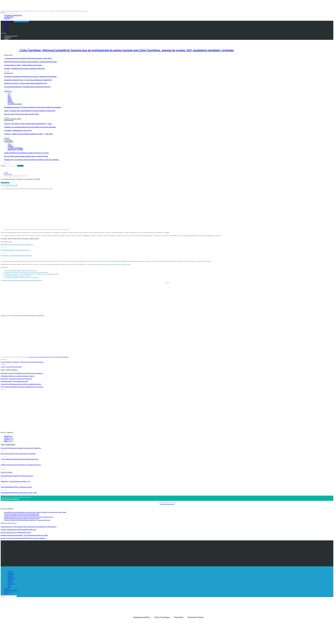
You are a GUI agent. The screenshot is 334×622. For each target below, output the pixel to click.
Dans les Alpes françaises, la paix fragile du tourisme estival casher (21, 514)
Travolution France (9, 560)
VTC (9, 94)
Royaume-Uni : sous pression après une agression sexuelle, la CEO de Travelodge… (32, 160)
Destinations (8, 120)
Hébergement (8, 142)
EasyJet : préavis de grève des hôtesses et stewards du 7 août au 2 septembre (23, 538)
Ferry (10, 98)
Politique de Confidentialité (12, 545)
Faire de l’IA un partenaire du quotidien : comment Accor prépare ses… (21, 448)
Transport (8, 91)
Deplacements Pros (9, 557)
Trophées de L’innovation (11, 590)
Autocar (11, 102)
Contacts (6, 547)
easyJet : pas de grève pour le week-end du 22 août (21, 114)
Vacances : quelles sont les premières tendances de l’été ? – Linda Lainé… (28, 134)
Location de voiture (15, 104)
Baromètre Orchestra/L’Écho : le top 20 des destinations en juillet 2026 (28, 80)
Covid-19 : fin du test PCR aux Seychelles (11, 367)
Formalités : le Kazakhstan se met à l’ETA (18, 130)
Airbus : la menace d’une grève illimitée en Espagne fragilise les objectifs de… (30, 111)
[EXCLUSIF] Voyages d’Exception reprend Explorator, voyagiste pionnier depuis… (31, 62)
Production (8, 55)
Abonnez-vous (8, 592)
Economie (10, 571)
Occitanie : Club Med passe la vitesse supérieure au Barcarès (24, 68)
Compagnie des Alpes (6, 280)
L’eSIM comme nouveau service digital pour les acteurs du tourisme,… (21, 465)
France (6, 138)
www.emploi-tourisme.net (10, 499)
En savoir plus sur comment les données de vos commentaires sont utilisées (48, 357)
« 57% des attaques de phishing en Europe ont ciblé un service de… (20, 459)
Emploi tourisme (9, 562)
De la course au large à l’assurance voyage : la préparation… (18, 453)
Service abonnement (10, 552)
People (9, 587)
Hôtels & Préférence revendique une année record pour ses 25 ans (26, 153)
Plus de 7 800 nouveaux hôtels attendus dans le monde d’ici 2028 (26, 156)
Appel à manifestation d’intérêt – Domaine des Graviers (16, 487)
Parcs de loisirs (5, 182)
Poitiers (35, 280)
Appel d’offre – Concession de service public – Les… (16, 481)
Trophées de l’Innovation (13, 15)
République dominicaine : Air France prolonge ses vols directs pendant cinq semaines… (33, 107)
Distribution (8, 73)
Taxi (9, 96)
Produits (39, 280)
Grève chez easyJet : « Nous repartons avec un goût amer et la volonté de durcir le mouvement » (29, 526)
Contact (6, 593)
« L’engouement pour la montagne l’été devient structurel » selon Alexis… (28, 58)
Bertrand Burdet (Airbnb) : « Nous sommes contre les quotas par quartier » (26, 272)
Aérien (10, 101)
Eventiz (6, 555)
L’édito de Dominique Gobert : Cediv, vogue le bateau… (20, 270)
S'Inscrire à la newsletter (7, 21)
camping (11, 146)
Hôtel (10, 145)
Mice (9, 585)
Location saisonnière (15, 148)
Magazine (6, 588)
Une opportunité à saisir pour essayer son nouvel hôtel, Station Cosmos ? (109, 264)
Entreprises (11, 579)
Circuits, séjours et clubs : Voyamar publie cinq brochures (23, 65)
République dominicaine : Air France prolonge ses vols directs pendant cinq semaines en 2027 (28, 517)
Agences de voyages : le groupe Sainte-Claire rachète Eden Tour (25, 83)
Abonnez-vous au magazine (21, 21)
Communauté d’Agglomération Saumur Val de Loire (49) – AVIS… (19, 492)
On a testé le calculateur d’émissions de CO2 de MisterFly (21, 277)
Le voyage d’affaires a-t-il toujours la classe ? (17, 276)
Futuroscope (19, 280)
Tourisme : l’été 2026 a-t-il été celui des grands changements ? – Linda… (28, 124)
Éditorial (10, 581)
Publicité (7, 18)
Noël (24, 280)
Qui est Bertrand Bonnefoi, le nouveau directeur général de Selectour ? (27, 87)
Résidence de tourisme (15, 149)
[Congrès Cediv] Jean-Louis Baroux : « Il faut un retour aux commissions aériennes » (22, 362)
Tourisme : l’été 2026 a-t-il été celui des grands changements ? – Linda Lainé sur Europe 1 (27, 520)
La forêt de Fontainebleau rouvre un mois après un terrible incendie (21, 515)
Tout (9, 93)
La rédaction (8, 17)
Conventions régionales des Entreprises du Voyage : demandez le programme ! (30, 76)
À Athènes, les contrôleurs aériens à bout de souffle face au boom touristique (30, 127)
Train (9, 99)
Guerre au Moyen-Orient (12, 119)
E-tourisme (8, 140)
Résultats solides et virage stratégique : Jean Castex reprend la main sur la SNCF (24, 535)
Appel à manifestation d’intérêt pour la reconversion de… (17, 476)
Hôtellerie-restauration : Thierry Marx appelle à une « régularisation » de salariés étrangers (31, 274)
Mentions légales (9, 543)
